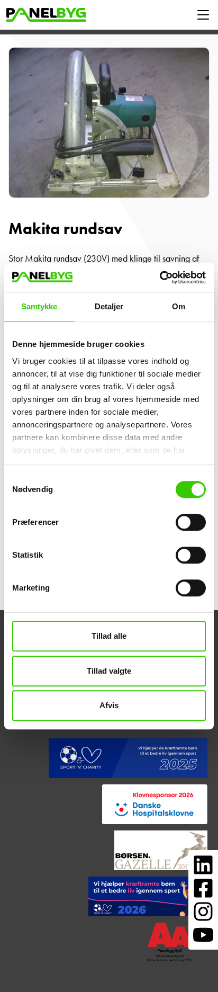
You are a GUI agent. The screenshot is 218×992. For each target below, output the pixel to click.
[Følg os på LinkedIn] (203, 864)
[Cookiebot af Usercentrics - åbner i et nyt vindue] (159, 277)
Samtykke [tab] (39, 306)
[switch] (191, 522)
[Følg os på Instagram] (203, 911)
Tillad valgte (109, 670)
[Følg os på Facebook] (203, 888)
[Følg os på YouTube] (203, 934)
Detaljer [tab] (109, 306)
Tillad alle (109, 635)
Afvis (109, 705)
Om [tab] (178, 306)
